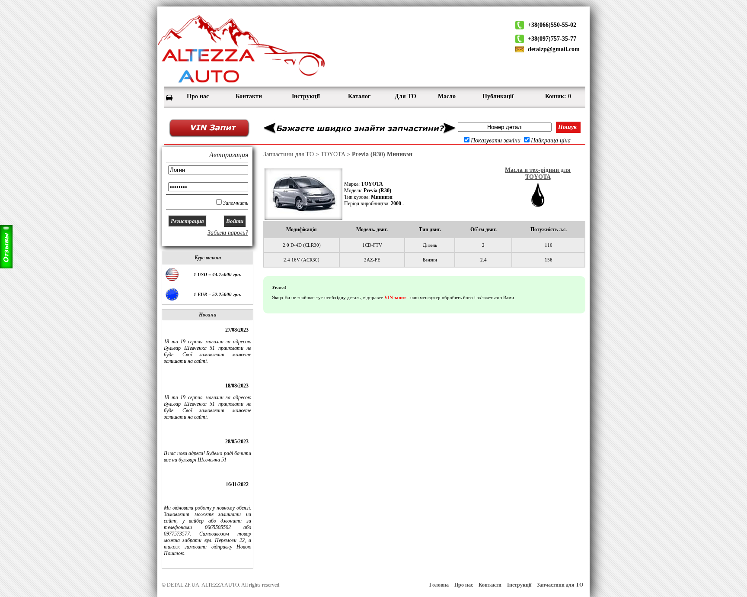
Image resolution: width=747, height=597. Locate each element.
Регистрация (187, 221)
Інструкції (519, 585)
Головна (439, 585)
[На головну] (241, 82)
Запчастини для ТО (288, 154)
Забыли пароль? (228, 232)
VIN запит (395, 297)
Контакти (490, 585)
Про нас (463, 585)
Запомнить (235, 203)
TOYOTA (333, 154)
